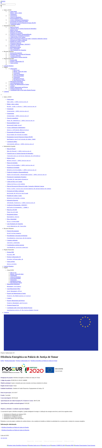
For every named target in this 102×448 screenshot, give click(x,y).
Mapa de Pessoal (14, 27)
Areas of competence (18, 74)
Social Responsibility (18, 75)
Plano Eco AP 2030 (15, 45)
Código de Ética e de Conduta (17, 37)
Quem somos (13, 11)
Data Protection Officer (19, 80)
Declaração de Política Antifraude (18, 40)
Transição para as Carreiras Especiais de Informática (23, 28)
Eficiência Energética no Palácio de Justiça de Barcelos (15, 430)
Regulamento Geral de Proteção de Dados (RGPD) (23, 23)
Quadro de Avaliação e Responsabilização (20, 34)
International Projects (18, 78)
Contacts (12, 85)
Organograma (13, 15)
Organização (13, 14)
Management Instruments (16, 81)
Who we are (16, 70)
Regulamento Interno (15, 47)
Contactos (6, 91)
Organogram (16, 77)
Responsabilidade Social (16, 18)
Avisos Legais (38, 441)
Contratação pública (15, 24)
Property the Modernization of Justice (19, 84)
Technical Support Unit (16, 88)
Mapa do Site (30, 441)
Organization (16, 73)
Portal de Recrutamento (16, 53)
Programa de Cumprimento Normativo (20, 35)
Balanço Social (14, 30)
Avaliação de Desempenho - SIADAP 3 (20, 44)
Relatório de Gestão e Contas (17, 41)
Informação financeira (15, 43)
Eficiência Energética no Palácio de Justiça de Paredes (15, 427)
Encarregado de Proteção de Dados (19, 21)
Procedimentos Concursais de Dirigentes (20, 54)
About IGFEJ (13, 68)
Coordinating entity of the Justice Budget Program (22, 90)
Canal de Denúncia (8, 65)
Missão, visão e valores (16, 13)
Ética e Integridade (15, 48)
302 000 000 (4, 438)
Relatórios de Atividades (16, 33)
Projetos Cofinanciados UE (17, 61)
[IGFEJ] (3, 1)
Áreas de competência (15, 17)
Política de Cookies (69, 441)
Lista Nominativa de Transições (18, 50)
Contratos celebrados (15, 55)
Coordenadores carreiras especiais (18, 57)
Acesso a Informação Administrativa (19, 20)
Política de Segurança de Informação (53, 441)
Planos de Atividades (15, 31)
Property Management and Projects (19, 87)
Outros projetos (14, 63)
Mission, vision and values (20, 71)
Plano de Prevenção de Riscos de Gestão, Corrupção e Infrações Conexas (28, 38)
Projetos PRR (13, 60)
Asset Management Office (16, 83)
